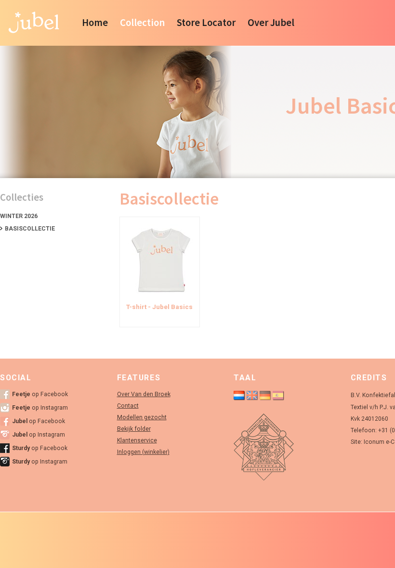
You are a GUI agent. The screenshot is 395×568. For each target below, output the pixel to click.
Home (95, 22)
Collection (142, 22)
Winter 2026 (19, 216)
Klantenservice (137, 440)
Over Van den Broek (144, 394)
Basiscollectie (30, 228)
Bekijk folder (134, 429)
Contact (128, 405)
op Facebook (40, 394)
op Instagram (40, 407)
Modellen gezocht (142, 417)
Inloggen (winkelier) (143, 452)
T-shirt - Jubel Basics (159, 306)
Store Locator (206, 22)
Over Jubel (271, 22)
